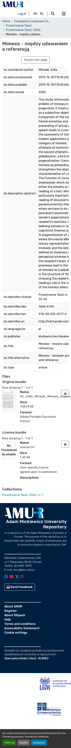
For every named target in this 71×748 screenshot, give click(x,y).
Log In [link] (22, 13)
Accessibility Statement (22, 628)
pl (42, 13)
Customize (39, 742)
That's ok (9, 742)
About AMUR (13, 606)
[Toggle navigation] (64, 13)
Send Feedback (21, 587)
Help (7, 619)
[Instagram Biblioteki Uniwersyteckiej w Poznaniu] (21, 577)
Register (10, 611)
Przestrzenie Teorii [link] (18, 25)
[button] (12, 4)
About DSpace (14, 615)
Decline (23, 742)
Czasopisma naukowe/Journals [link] (32, 21)
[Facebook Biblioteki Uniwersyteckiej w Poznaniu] (6, 577)
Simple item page (35, 59)
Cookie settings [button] (15, 632)
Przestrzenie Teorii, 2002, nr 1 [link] (24, 30)
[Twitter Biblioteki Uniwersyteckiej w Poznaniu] (17, 577)
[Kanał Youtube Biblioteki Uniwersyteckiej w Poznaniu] (11, 577)
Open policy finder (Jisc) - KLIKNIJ (26, 658)
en (35, 13)
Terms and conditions (20, 624)
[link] (65, 393)
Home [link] (6, 21)
